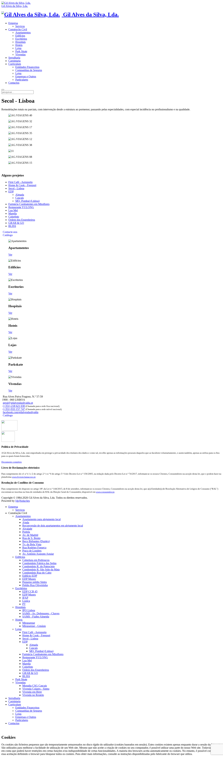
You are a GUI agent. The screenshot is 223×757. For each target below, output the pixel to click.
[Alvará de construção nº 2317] (8, 440)
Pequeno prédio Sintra (34, 582)
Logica (26, 600)
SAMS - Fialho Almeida (35, 616)
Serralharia (14, 57)
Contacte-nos (9, 231)
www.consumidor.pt (105, 492)
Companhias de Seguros (28, 70)
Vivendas (20, 54)
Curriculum (14, 63)
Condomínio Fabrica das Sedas (39, 563)
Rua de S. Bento (31, 538)
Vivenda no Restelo (33, 695)
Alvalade (27, 528)
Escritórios (21, 38)
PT (24, 604)
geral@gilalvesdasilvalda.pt (18, 402)
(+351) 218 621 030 (14, 405)
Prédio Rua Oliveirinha (35, 585)
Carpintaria (14, 60)
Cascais (19, 197)
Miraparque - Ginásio (34, 625)
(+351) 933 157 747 (14, 409)
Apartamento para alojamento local (41, 519)
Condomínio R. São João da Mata (41, 569)
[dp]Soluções (22, 500)
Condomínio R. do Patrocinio (38, 566)
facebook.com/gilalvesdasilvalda (20, 412)
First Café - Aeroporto (20, 182)
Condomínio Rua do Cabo (36, 572)
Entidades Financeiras (27, 67)
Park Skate (21, 51)
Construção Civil (17, 29)
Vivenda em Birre (32, 691)
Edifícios (20, 35)
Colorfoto (13, 216)
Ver (10, 254)
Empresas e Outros (25, 76)
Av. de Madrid (30, 534)
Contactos (13, 82)
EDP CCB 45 (29, 591)
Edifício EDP (29, 575)
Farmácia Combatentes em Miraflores (28, 204)
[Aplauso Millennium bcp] (9, 429)
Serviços (20, 26)
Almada (19, 194)
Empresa (13, 23)
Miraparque (28, 622)
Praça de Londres (31, 550)
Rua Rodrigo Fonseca (34, 547)
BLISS (12, 226)
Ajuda (25, 522)
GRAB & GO (16, 222)
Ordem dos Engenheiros (21, 219)
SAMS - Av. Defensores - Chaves (40, 613)
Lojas (18, 48)
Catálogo (7, 235)
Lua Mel (13, 210)
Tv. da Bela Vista (31, 544)
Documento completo (11, 462)
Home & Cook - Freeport (22, 185)
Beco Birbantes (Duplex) (36, 541)
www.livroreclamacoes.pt (24, 477)
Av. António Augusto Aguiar (38, 553)
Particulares (21, 79)
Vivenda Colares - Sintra (35, 688)
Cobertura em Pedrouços (35, 560)
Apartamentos (23, 32)
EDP (11, 191)
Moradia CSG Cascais (34, 685)
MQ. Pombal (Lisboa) (27, 200)
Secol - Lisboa (16, 188)
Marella (12, 213)
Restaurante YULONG (21, 207)
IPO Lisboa (28, 610)
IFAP (25, 597)
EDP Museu (29, 578)
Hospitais (20, 41)
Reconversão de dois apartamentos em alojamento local (52, 525)
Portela (26, 531)
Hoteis (18, 45)
